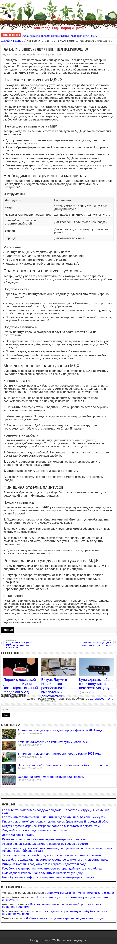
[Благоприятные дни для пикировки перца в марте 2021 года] (9, 757)
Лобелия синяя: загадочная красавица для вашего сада (65, 918)
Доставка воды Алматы (18, 835)
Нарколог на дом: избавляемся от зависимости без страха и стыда (64, 765)
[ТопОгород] (58, 15)
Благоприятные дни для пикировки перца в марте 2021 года (59, 753)
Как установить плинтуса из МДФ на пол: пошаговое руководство (19, 644)
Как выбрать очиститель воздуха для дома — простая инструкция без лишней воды (56, 811)
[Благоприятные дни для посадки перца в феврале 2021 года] (9, 734)
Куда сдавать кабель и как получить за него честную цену (96, 684)
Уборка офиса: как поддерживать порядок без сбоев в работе (45, 843)
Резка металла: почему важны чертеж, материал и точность (59, 35)
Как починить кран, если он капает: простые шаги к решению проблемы (51, 905)
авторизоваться (101, 698)
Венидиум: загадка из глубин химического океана (79, 892)
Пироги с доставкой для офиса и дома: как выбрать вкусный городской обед (20, 686)
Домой (5, 40)
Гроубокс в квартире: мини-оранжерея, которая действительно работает (53, 868)
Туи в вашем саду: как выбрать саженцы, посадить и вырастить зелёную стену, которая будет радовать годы (57, 849)
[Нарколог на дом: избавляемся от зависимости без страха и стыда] (9, 769)
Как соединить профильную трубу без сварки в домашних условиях (55, 912)
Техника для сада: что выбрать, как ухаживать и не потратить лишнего (51, 855)
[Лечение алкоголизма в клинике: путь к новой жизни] (9, 745)
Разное (18, 40)
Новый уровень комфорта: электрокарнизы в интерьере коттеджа (48, 877)
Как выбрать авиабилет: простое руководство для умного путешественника (55, 859)
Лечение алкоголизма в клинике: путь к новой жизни (54, 742)
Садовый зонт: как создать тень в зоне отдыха (34, 830)
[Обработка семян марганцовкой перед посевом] (9, 780)
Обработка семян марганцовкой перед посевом (51, 777)
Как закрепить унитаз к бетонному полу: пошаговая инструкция (55, 898)
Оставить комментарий (21, 54)
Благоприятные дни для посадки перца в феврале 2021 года (60, 730)
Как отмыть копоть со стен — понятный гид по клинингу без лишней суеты (54, 817)
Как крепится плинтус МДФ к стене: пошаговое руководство (96, 643)
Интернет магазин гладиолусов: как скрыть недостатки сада (44, 864)
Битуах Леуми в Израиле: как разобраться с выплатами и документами (54, 688)
